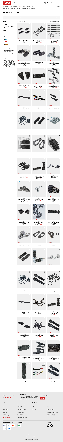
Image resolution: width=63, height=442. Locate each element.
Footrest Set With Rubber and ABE (24, 312)
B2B (3, 406)
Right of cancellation (50, 409)
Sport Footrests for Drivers (54, 335)
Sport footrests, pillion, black (39, 289)
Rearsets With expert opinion (39, 199)
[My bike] (52, 2)
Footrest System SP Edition (39, 335)
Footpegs (24, 176)
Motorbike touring (20, 412)
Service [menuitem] (33, 6)
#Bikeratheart (19, 411)
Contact (4, 404)
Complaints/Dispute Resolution (52, 412)
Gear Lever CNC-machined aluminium (53, 176)
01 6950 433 (9, 397)
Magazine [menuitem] (28, 6)
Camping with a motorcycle (22, 417)
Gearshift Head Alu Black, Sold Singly (24, 357)
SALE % (7, 41)
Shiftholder (53, 245)
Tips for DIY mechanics (21, 409)
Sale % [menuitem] (20, 6)
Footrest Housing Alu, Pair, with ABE (53, 108)
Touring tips (19, 406)
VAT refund (34, 409)
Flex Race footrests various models (53, 86)
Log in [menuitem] (59, 6)
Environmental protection (51, 415)
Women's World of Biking (21, 404)
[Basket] (59, 2)
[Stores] (48, 2)
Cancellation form (50, 411)
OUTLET (7, 44)
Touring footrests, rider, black (53, 381)
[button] (44, 3)
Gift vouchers (5, 412)
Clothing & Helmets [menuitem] (6, 6)
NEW (6, 39)
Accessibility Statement (51, 414)
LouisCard (4, 414)
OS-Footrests (39, 245)
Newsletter (4, 411)
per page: (23, 21)
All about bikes (20, 414)
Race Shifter (39, 381)
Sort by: (51, 21)
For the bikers (19, 415)
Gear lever (38, 108)
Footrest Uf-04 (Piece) (24, 381)
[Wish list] (56, 2)
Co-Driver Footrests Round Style (24, 245)
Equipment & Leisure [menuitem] (14, 6)
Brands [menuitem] (24, 6)
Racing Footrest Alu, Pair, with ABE (39, 86)
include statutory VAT (32, 436)
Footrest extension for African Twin (53, 358)
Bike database (5, 409)
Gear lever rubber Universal (39, 62)
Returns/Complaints (6, 415)
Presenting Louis (35, 404)
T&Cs (48, 406)
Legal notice (49, 404)
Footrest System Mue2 (38, 312)
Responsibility (34, 411)
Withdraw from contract (7, 417)
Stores (33, 406)
